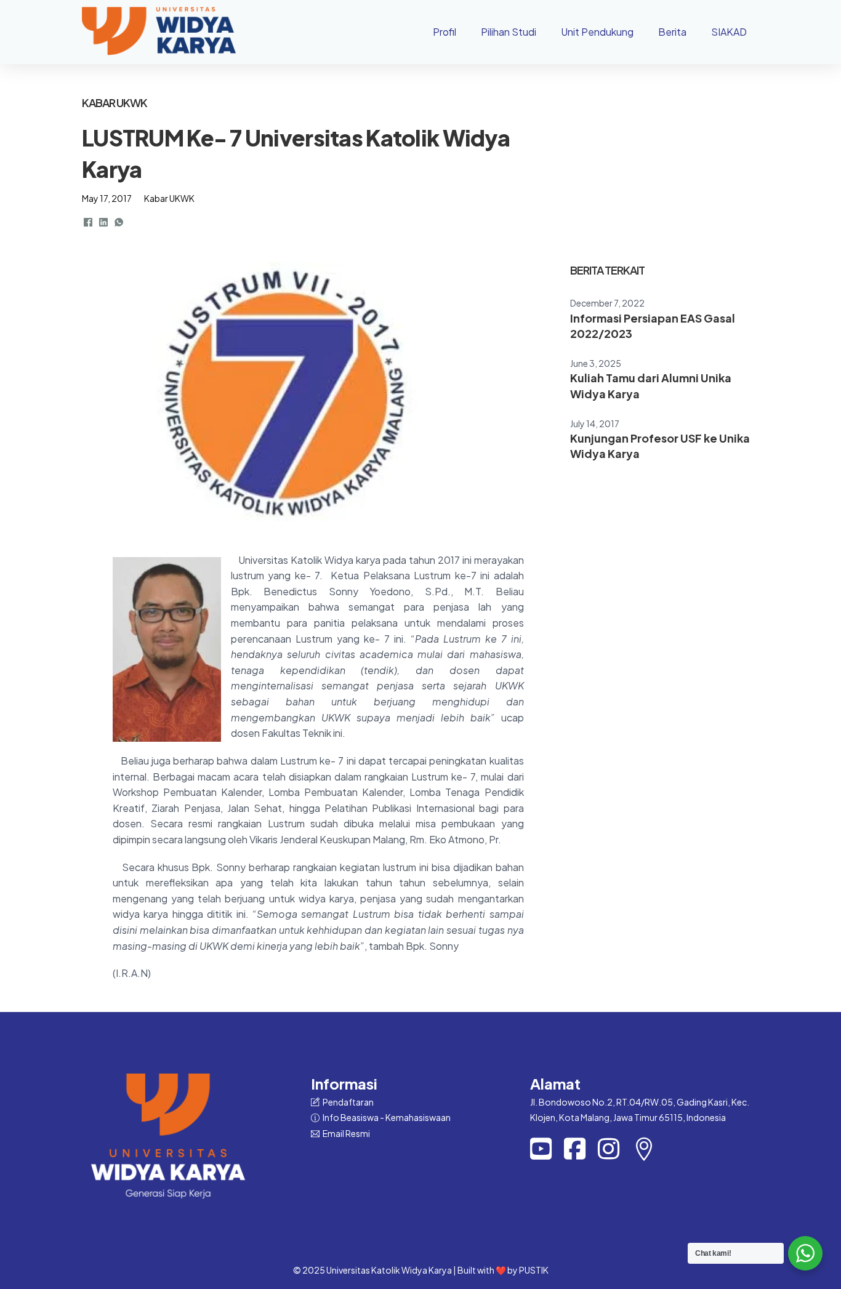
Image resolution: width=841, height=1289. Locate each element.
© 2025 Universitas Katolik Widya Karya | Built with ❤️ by (406, 1269)
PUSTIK (534, 1269)
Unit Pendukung (597, 31)
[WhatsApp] (119, 222)
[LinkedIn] (103, 222)
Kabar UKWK (169, 198)
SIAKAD (729, 31)
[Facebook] (88, 222)
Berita (672, 31)
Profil (444, 31)
